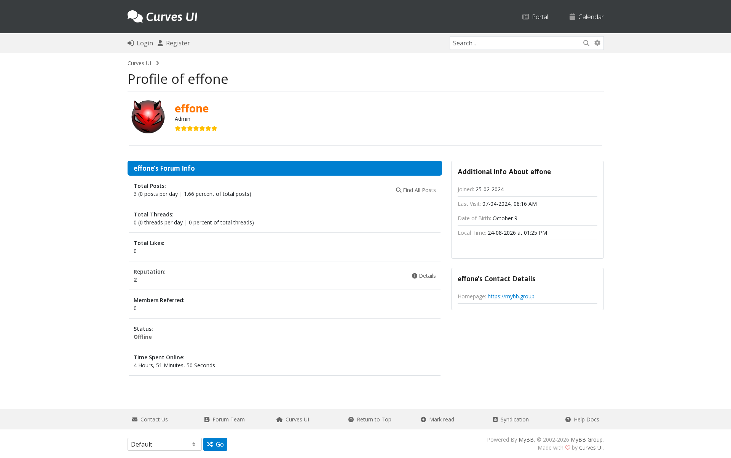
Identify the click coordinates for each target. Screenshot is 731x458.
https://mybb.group (511, 296)
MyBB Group (587, 439)
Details (426, 275)
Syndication (513, 419)
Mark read (440, 419)
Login (143, 43)
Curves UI (139, 63)
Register (176, 43)
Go (218, 444)
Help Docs (585, 419)
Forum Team (227, 419)
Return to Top (372, 419)
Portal (538, 16)
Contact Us (152, 419)
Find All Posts (418, 190)
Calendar (589, 16)
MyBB (526, 439)
